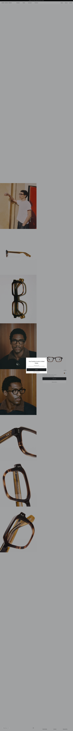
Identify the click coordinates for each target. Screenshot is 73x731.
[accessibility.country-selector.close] (46, 359)
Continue (36, 369)
